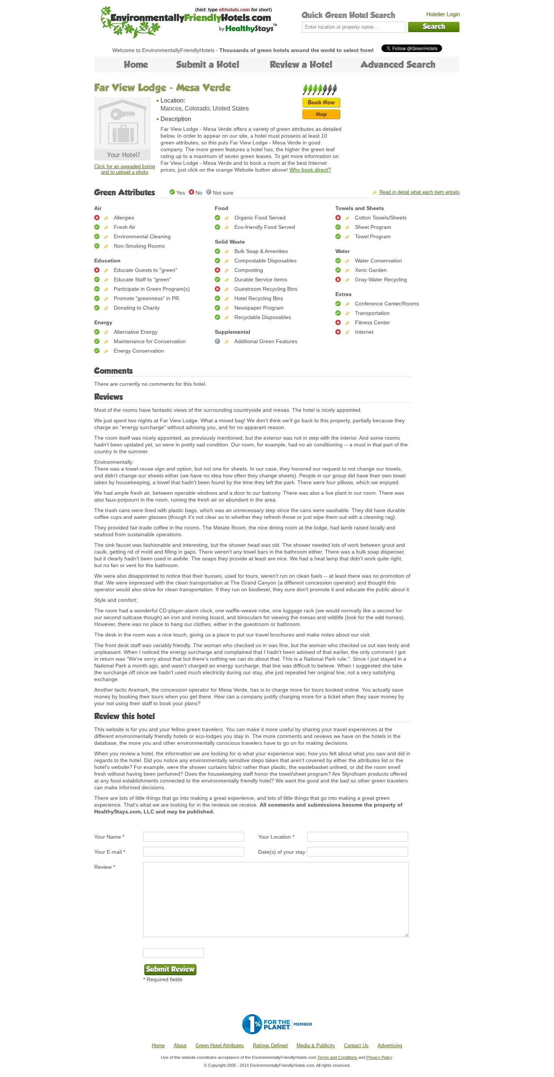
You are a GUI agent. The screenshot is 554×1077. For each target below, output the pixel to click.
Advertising (390, 1045)
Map (321, 114)
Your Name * (109, 837)
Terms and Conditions (337, 1057)
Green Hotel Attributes (220, 1045)
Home (136, 64)
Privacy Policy (379, 1057)
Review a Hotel (301, 64)
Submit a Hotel (207, 64)
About (180, 1045)
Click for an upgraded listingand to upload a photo (124, 169)
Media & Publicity (316, 1045)
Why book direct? (310, 170)
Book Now (321, 102)
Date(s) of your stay (281, 852)
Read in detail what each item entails (420, 192)
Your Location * (276, 837)
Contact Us (356, 1045)
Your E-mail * (109, 852)
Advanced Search (398, 64)
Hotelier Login (443, 14)
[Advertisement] (403, 130)
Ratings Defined (270, 1045)
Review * (104, 867)
